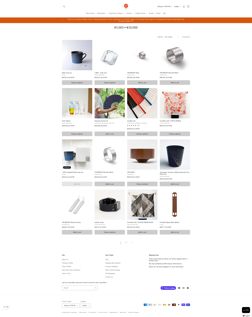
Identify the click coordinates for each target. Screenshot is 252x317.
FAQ (106, 259)
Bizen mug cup (67, 73)
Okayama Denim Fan (101, 121)
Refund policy (83, 312)
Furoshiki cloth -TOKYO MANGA (170, 121)
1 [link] (120, 242)
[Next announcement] (189, 20)
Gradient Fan (131, 121)
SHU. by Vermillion (72, 312)
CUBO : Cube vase (101, 73)
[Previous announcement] (63, 20)
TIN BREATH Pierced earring (71, 222)
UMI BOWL (131, 172)
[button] (64, 6)
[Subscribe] (95, 288)
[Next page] (131, 242)
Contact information (133, 312)
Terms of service (102, 312)
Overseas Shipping (111, 266)
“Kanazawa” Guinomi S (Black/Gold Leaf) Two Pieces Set (174, 173)
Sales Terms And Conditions (71, 270)
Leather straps (99, 222)
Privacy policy (92, 312)
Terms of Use (66, 273)
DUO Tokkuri (66, 121)
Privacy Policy (66, 266)
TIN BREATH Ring (133, 73)
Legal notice (123, 312)
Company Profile (67, 263)
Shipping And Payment (112, 263)
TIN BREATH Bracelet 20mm (104, 172)
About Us (65, 259)
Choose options (77, 82)
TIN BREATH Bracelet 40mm (169, 73)
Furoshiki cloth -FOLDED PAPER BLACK (140, 222)
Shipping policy (113, 312)
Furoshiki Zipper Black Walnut (169, 222)
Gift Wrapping (110, 273)
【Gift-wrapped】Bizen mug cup (72, 172)
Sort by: (160, 37)
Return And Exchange (112, 270)
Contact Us (109, 277)
